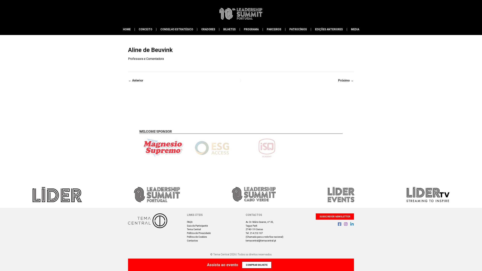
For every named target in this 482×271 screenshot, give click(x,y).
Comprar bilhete (257, 265)
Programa (251, 29)
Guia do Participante (197, 226)
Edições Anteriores (329, 29)
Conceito (145, 29)
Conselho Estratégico (176, 29)
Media (355, 29)
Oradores (208, 29)
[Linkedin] (352, 224)
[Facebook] (340, 224)
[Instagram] (346, 224)
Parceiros (274, 29)
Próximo (346, 80)
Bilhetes (229, 29)
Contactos (192, 240)
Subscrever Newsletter (335, 216)
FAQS (189, 222)
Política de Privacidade (199, 233)
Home (127, 29)
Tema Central (194, 229)
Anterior (135, 80)
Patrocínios (298, 29)
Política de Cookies (197, 237)
